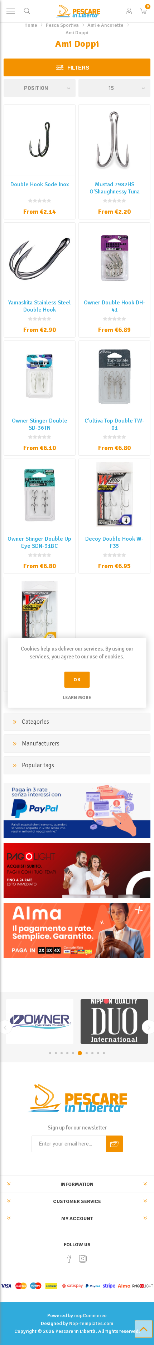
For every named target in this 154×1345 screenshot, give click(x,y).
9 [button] (98, 1053)
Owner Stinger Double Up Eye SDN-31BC (39, 542)
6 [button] (80, 1053)
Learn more (77, 698)
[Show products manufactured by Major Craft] (114, 1021)
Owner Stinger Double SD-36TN (39, 424)
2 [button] (56, 1053)
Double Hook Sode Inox (39, 184)
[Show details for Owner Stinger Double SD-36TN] (39, 376)
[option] (40, 1021)
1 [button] (50, 1053)
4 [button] (67, 1053)
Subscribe (114, 1144)
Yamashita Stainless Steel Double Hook (39, 306)
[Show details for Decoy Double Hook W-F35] (114, 494)
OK (77, 680)
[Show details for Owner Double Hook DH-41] (114, 258)
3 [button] (62, 1053)
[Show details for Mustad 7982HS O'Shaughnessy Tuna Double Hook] (114, 140)
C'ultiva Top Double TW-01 (114, 424)
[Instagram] (82, 1258)
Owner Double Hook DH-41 (114, 306)
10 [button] (104, 1053)
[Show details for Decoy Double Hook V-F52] (39, 612)
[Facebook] (69, 1258)
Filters (78, 68)
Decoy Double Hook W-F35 (114, 542)
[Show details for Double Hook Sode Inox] (39, 140)
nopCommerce (90, 1316)
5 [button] (73, 1053)
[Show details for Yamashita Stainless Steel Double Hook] (39, 258)
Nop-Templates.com (91, 1323)
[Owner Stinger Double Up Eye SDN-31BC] (39, 494)
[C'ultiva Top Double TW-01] (114, 376)
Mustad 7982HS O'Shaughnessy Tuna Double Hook (115, 191)
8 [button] (92, 1053)
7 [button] (87, 1053)
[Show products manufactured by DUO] (39, 1021)
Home (30, 25)
